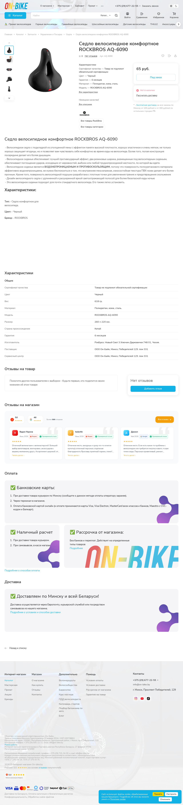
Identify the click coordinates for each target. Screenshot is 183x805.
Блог (61, 715)
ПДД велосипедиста (70, 699)
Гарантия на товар (96, 694)
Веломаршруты (67, 680)
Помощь (91, 674)
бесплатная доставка (146, 105)
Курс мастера (66, 694)
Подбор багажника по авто (70, 710)
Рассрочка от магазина (98, 689)
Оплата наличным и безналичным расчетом (50, 793)
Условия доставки (95, 685)
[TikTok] (148, 698)
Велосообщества (68, 685)
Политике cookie (117, 799)
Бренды (9, 699)
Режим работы (11, 745)
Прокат (8, 689)
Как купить (37, 685)
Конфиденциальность (16, 797)
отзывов (43, 767)
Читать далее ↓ (18, 455)
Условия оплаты (94, 680)
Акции (8, 694)
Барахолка (65, 689)
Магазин (37, 674)
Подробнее (76, 548)
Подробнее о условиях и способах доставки (35, 612)
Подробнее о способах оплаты (22, 570)
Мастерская (11, 685)
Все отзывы (163, 419)
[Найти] (116, 15)
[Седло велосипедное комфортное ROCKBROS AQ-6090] (44, 70)
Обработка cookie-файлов (41, 797)
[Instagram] (136, 698)
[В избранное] (163, 56)
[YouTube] (142, 698)
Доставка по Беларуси (16, 793)
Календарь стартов (69, 704)
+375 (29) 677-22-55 (126, 6)
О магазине (38, 680)
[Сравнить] (169, 56)
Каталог (9, 680)
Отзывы (36, 689)
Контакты (37, 694)
